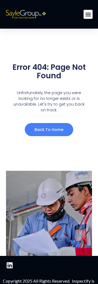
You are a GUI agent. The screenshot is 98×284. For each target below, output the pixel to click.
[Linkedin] (9, 265)
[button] (88, 14)
